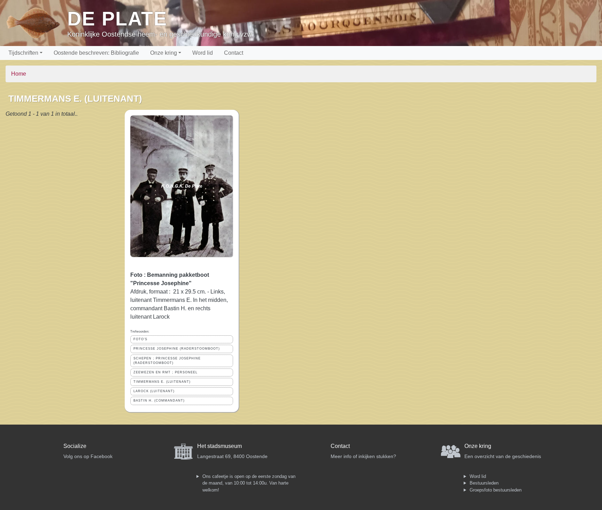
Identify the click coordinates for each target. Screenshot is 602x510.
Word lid (202, 53)
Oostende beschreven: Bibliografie (96, 53)
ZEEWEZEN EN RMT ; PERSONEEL (165, 372)
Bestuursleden (484, 483)
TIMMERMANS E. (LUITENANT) (162, 381)
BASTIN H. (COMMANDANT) (159, 400)
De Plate (117, 19)
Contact (233, 53)
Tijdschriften (23, 53)
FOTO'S (140, 339)
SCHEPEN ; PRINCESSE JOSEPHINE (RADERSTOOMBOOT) (167, 361)
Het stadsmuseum (219, 446)
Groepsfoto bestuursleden (496, 490)
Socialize (74, 446)
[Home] (36, 23)
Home (18, 74)
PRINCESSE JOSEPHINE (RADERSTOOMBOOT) (176, 348)
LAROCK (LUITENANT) (154, 391)
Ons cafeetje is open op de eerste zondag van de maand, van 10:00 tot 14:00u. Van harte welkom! (248, 483)
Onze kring (163, 53)
